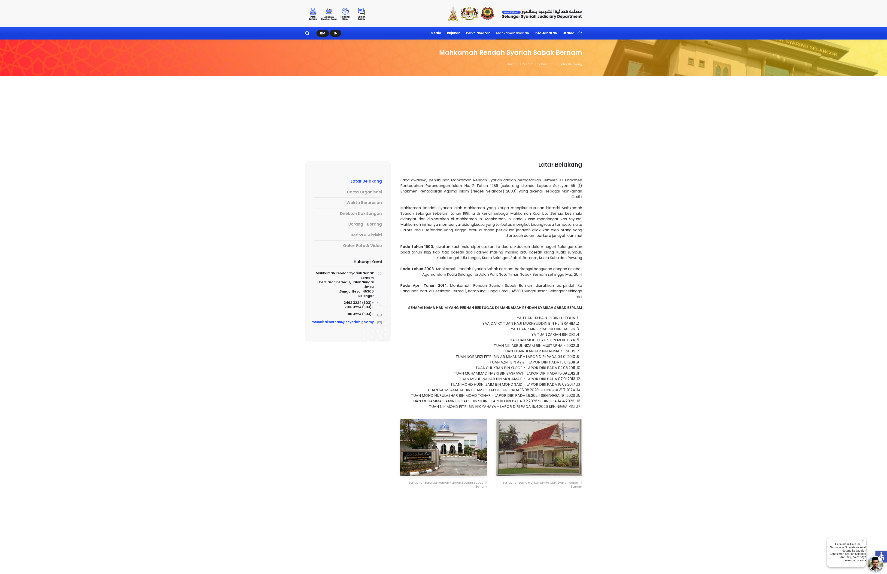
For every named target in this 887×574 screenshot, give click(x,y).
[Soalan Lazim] (361, 13)
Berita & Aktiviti (366, 235)
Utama (568, 33)
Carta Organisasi (364, 192)
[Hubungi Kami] (345, 13)
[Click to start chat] (875, 564)
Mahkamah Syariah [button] (512, 33)
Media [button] (436, 33)
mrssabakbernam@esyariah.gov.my (343, 322)
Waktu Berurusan (364, 202)
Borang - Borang (365, 224)
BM (322, 33)
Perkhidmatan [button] (478, 33)
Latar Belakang (366, 181)
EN (335, 33)
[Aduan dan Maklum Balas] (329, 13)
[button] (307, 33)
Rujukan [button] (453, 33)
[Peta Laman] (313, 13)
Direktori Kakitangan (361, 213)
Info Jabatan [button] (546, 33)
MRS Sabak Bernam (538, 64)
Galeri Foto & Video (362, 245)
